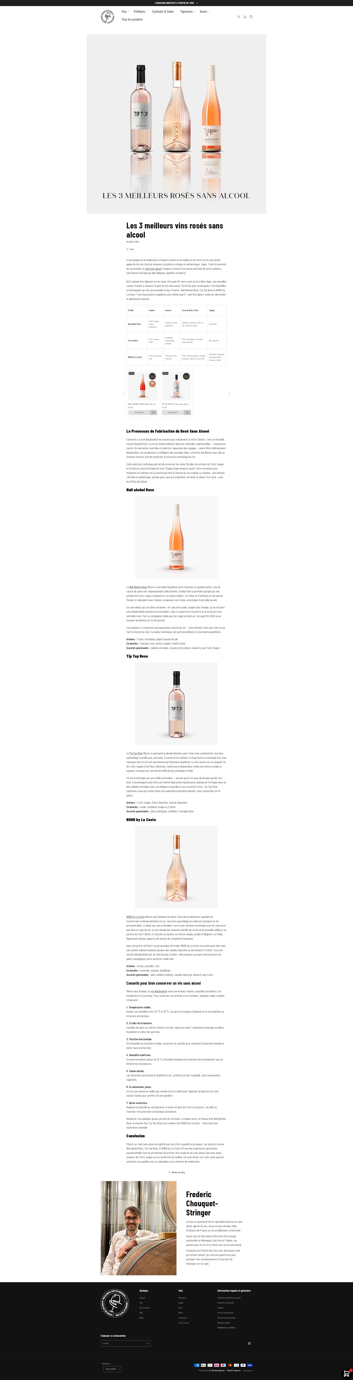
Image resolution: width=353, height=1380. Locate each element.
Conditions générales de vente (229, 1298)
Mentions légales (224, 1323)
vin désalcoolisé (159, 991)
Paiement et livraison (226, 1303)
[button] (239, 17)
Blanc (181, 1312)
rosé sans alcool (153, 268)
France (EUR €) (111, 1369)
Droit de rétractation (226, 1312)
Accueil (142, 1298)
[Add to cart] (153, 412)
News (142, 1318)
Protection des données (227, 1318)
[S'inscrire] (147, 1343)
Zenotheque (249, 1370)
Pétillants (182, 1298)
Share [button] (132, 249)
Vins (141, 1303)
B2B (141, 1312)
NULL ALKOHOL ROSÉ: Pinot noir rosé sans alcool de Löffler (142, 404)
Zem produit (139, 412)
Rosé (180, 1307)
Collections (183, 1318)
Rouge (181, 1303)
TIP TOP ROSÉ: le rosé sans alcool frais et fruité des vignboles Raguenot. (175, 404)
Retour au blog (178, 1172)
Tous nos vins (184, 1323)
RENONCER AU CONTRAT (226, 1327)
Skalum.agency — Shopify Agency (226, 1370)
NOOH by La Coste (135, 916)
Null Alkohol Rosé (138, 587)
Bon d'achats (145, 1307)
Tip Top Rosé (136, 753)
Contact (221, 1307)
